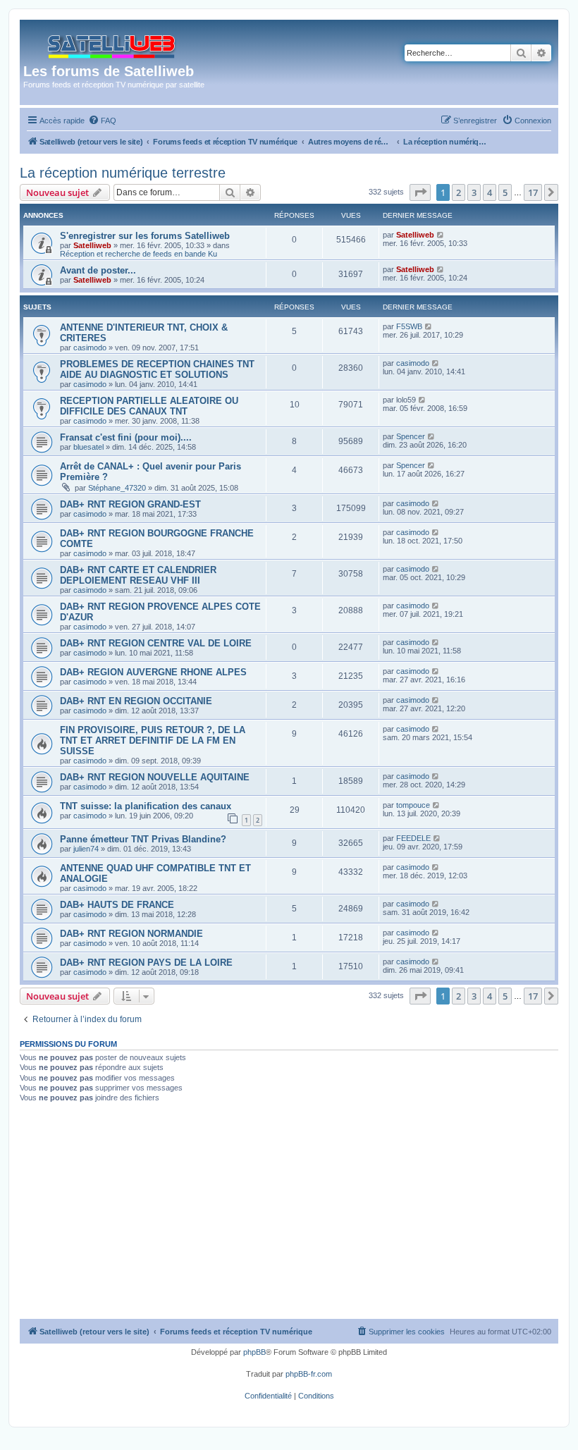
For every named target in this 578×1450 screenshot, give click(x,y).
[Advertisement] (289, 1213)
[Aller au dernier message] (440, 235)
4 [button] (489, 192)
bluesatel (88, 447)
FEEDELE (413, 838)
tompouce (413, 805)
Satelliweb (92, 245)
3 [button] (474, 192)
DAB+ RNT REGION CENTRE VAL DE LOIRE (156, 643)
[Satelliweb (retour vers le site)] (112, 43)
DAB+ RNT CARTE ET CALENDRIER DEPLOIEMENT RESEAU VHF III (138, 575)
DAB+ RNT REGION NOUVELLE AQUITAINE (155, 777)
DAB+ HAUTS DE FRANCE (117, 904)
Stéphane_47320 (117, 488)
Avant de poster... (98, 270)
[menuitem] (102, 120)
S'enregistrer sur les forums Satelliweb (145, 236)
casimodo (89, 347)
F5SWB (409, 326)
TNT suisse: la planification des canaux (145, 806)
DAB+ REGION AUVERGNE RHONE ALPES (153, 672)
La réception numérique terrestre (123, 172)
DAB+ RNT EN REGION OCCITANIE (136, 701)
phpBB (254, 1352)
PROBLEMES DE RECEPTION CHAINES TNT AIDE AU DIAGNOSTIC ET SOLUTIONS (157, 369)
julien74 (86, 848)
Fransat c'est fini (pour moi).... (126, 437)
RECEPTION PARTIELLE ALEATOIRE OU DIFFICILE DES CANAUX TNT (149, 406)
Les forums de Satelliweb (108, 71)
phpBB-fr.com (308, 1374)
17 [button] (533, 192)
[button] (420, 192)
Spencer (410, 436)
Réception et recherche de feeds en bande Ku (138, 254)
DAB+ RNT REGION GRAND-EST (130, 504)
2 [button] (458, 192)
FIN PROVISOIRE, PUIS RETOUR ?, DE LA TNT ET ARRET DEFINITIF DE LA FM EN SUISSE (152, 740)
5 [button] (505, 192)
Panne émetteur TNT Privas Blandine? (143, 839)
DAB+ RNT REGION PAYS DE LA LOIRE (146, 962)
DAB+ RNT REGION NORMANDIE (131, 933)
